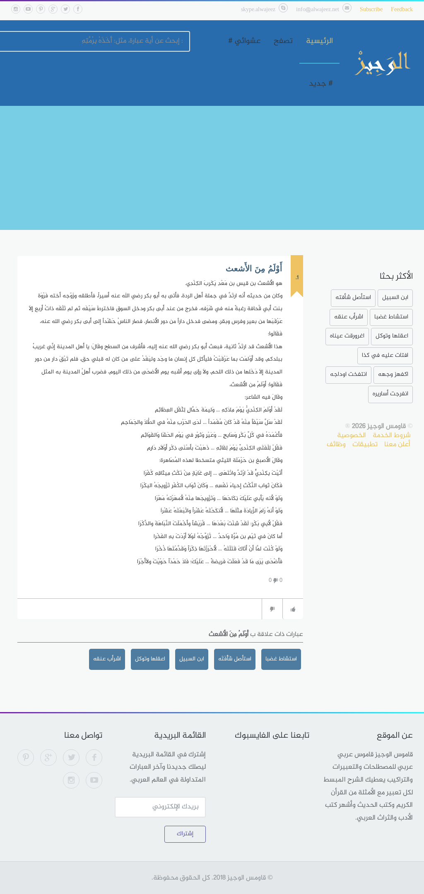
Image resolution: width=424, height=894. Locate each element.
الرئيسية (319, 41)
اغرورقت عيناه (347, 336)
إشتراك (185, 834)
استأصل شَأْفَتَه (234, 659)
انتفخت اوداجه (348, 374)
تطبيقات (365, 444)
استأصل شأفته (353, 297)
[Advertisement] (212, 168)
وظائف (336, 444)
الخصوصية (351, 435)
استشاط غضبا (281, 659)
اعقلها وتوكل (150, 659)
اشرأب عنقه (107, 659)
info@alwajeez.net (317, 9)
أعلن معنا (397, 444)
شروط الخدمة (391, 435)
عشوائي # (244, 41)
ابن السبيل (191, 659)
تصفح (283, 41)
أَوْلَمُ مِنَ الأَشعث (254, 268)
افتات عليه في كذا (385, 355)
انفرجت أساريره (390, 394)
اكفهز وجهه (393, 374)
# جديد (321, 84)
